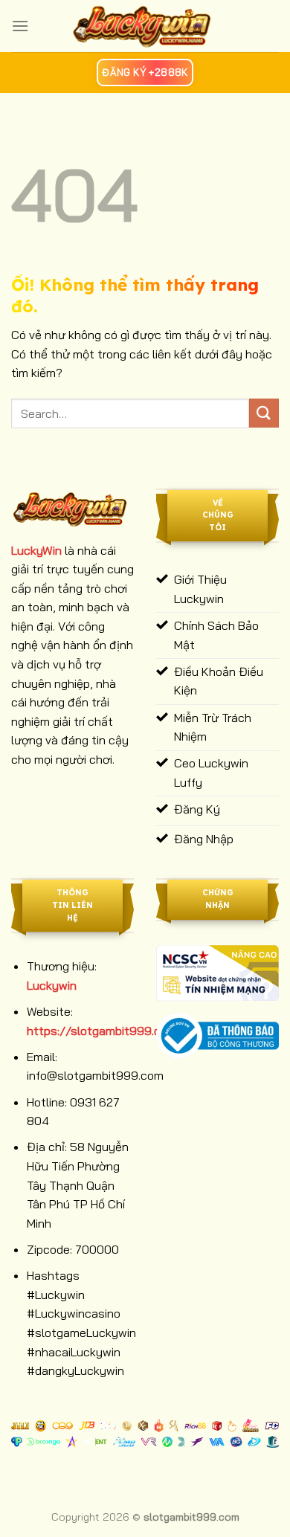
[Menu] (20, 25)
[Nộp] (264, 413)
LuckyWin (36, 550)
